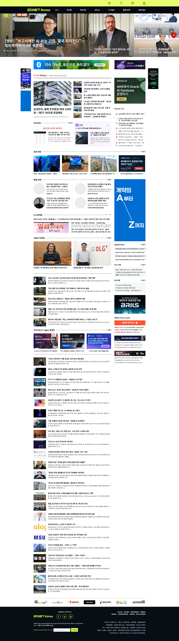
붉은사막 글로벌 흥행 (63, 219)
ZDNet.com (49, 625)
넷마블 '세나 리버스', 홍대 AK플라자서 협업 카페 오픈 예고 (89, 229)
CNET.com (41, 625)
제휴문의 (142, 612)
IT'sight (111, 10)
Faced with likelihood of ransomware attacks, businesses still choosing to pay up (144, 260)
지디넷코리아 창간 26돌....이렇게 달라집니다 (128, 290)
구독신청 (74, 630)
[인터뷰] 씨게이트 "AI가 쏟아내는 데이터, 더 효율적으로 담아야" (112, 35)
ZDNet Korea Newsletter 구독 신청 (43, 630)
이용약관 (132, 614)
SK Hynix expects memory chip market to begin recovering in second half (141, 256)
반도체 (69, 10)
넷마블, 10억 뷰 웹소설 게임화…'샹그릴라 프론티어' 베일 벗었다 (90, 223)
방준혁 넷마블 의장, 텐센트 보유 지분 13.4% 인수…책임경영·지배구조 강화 (156, 46)
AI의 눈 (97, 10)
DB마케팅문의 (135, 612)
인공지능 (83, 10)
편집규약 (113, 614)
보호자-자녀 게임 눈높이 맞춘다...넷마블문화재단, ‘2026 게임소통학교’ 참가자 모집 (90, 232)
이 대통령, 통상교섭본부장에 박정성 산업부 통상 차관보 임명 (132, 272)
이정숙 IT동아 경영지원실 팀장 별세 (127, 275)
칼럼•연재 (126, 10)
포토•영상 (141, 10)
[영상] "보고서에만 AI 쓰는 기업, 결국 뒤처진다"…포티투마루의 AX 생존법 (45, 35)
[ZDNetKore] (41, 5)
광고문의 (126, 612)
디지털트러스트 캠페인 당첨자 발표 (125, 288)
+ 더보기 (69, 123)
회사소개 (119, 612)
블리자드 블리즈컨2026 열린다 (82, 219)
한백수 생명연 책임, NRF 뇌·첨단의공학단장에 (128, 270)
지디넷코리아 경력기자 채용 (123, 285)
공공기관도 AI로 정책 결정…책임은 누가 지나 (156, 24)
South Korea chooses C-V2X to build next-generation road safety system (141, 252)
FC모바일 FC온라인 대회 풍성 (43, 219)
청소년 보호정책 (140, 614)
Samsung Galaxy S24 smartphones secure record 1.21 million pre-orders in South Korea (146, 249)
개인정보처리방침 (123, 614)
